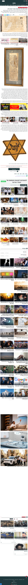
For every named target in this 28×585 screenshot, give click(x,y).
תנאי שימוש (12, 579)
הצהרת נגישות (7, 579)
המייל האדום (16, 579)
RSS (10, 579)
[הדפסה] (4, 15)
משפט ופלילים (14, 5)
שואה (18, 173)
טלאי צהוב (24, 251)
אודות (23, 579)
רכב (3, 5)
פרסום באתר (20, 579)
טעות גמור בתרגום (23, 254)
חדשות (26, 5)
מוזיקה (11, 5)
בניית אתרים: (14, 582)
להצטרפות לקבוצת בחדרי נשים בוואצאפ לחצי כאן (20, 176)
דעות (5, 5)
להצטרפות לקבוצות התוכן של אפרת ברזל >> (21, 175)
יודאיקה (26, 173)
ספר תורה (15, 173)
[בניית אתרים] (12, 582)
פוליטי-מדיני (18, 5)
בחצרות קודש (23, 5)
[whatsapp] (5, 15)
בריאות (8, 5)
